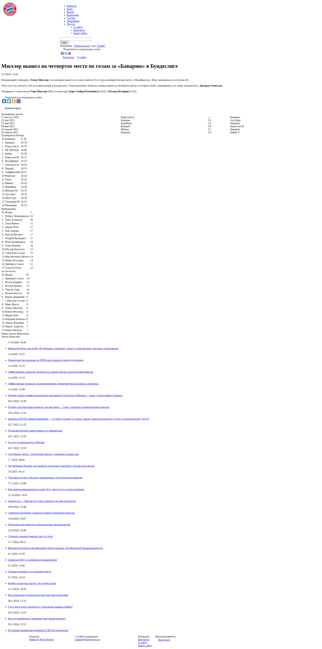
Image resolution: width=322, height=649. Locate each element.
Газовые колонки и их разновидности (29, 571)
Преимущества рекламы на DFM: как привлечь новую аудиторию (45, 360)
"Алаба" (101, 45)
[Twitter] (66, 53)
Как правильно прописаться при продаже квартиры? (38, 595)
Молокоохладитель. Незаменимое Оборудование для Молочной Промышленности (55, 548)
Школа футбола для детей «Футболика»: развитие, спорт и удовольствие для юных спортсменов (63, 348)
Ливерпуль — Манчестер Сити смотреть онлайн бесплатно (42, 501)
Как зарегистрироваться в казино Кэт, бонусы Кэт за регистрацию (46, 489)
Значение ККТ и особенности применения (32, 559)
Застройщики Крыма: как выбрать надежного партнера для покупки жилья (51, 465)
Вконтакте (164, 639)
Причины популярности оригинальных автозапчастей (39, 524)
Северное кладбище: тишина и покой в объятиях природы (41, 512)
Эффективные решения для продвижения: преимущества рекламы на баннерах (53, 383)
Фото (70, 9)
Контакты (79, 30)
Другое (71, 24)
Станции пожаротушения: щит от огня (30, 536)
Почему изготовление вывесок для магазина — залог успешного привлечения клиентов (58, 407)
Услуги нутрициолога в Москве (26, 442)
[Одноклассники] (14, 101)
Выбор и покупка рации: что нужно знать (32, 583)
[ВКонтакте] (62, 53)
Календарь (73, 15)
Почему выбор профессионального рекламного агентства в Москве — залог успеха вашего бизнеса (65, 395)
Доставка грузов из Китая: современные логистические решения (45, 477)
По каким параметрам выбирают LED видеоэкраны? (38, 630)
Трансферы (73, 21)
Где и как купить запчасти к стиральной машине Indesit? (40, 606)
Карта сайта (80, 33)
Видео (70, 12)
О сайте (77, 27)
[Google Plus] (69, 53)
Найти (64, 42)
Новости (34, 639)
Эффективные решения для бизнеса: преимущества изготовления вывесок (50, 371)
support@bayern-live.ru (87, 639)
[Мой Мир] (19, 101)
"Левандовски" (82, 45)
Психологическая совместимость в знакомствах (35, 430)
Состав (71, 18)
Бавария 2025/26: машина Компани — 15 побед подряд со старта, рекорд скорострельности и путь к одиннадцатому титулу (78, 418)
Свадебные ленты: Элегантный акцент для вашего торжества (43, 454)
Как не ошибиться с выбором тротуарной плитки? (37, 618)
